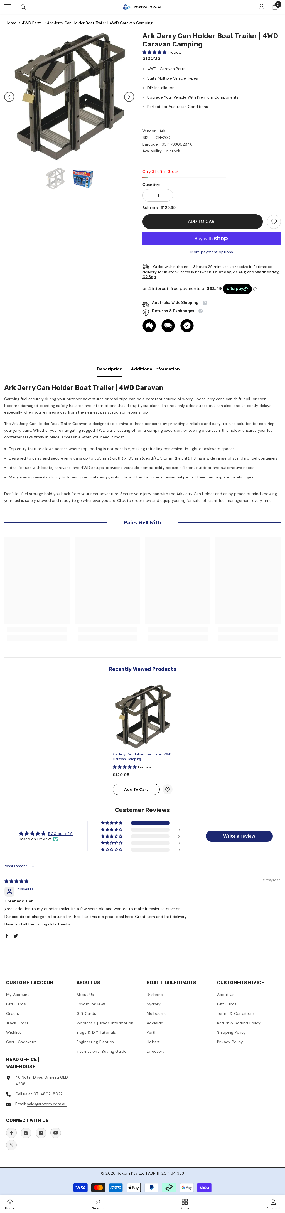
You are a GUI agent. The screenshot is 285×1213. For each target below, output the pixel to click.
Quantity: (151, 184)
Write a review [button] (239, 836)
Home (11, 22)
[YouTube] (55, 1133)
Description (109, 369)
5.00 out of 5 (60, 833)
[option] (69, 97)
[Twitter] (11, 1145)
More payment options (211, 251)
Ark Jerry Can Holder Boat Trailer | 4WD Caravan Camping (100, 22)
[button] (9, 97)
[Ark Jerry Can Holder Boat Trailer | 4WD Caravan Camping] (142, 716)
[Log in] (262, 7)
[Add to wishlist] (168, 789)
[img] (16, 881)
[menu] (7, 7)
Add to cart (202, 221)
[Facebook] (11, 1133)
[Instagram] (26, 1133)
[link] (274, 222)
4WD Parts (32, 22)
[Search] (23, 7)
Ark (162, 130)
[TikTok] (41, 1133)
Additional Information (155, 369)
